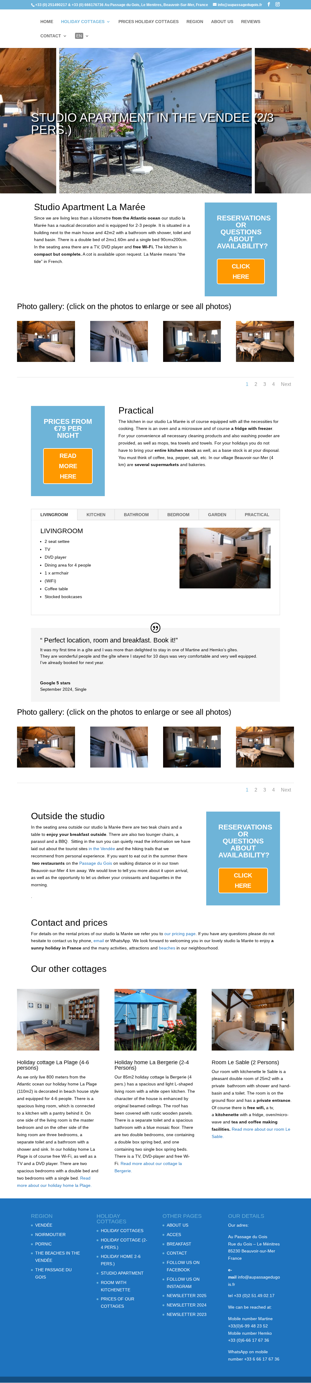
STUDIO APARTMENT (122, 1273)
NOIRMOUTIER (50, 1234)
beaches (167, 947)
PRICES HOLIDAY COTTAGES (148, 21)
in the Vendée (102, 848)
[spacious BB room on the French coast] (119, 360)
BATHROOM (136, 514)
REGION (194, 21)
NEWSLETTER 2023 (187, 1314)
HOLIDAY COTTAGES (82, 21)
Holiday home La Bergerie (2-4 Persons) (151, 1065)
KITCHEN (96, 514)
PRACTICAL (257, 514)
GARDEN (217, 514)
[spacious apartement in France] (265, 360)
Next (286, 384)
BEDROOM (178, 514)
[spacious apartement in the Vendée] (192, 360)
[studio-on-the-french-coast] (46, 360)
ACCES (174, 1234)
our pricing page (180, 933)
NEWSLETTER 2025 (187, 1295)
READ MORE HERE (68, 466)
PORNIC (43, 1244)
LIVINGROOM (54, 514)
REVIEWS (250, 21)
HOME (46, 21)
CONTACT (50, 36)
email (99, 940)
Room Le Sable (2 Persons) (245, 1062)
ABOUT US (222, 21)
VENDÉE (43, 1225)
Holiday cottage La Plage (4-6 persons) (53, 1065)
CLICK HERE (241, 271)
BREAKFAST (179, 1244)
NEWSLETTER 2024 (187, 1305)
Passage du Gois (95, 863)
